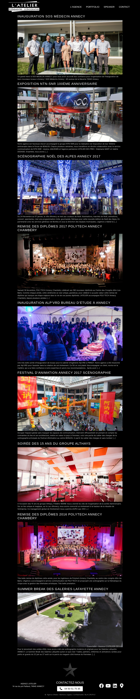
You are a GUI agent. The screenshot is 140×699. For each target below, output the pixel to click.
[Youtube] (108, 685)
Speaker (109, 7)
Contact (124, 7)
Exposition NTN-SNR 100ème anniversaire (57, 84)
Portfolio (92, 7)
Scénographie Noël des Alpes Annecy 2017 (59, 156)
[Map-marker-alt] (121, 685)
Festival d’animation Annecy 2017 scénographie (64, 372)
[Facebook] (101, 685)
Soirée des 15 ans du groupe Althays (54, 443)
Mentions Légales (66, 695)
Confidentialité (78, 695)
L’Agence (76, 7)
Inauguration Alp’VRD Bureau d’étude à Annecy (64, 302)
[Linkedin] (115, 685)
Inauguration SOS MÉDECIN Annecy (51, 16)
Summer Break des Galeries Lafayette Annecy (63, 589)
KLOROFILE (91, 695)
